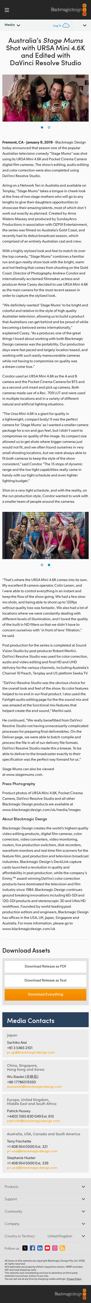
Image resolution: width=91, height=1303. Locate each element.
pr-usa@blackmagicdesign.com (32, 1151)
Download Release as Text (45, 980)
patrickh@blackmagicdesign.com (33, 1120)
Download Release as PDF (45, 966)
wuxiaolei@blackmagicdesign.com (34, 1086)
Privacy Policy (74, 1278)
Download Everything (45, 994)
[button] (42, 127)
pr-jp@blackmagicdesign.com (31, 1052)
